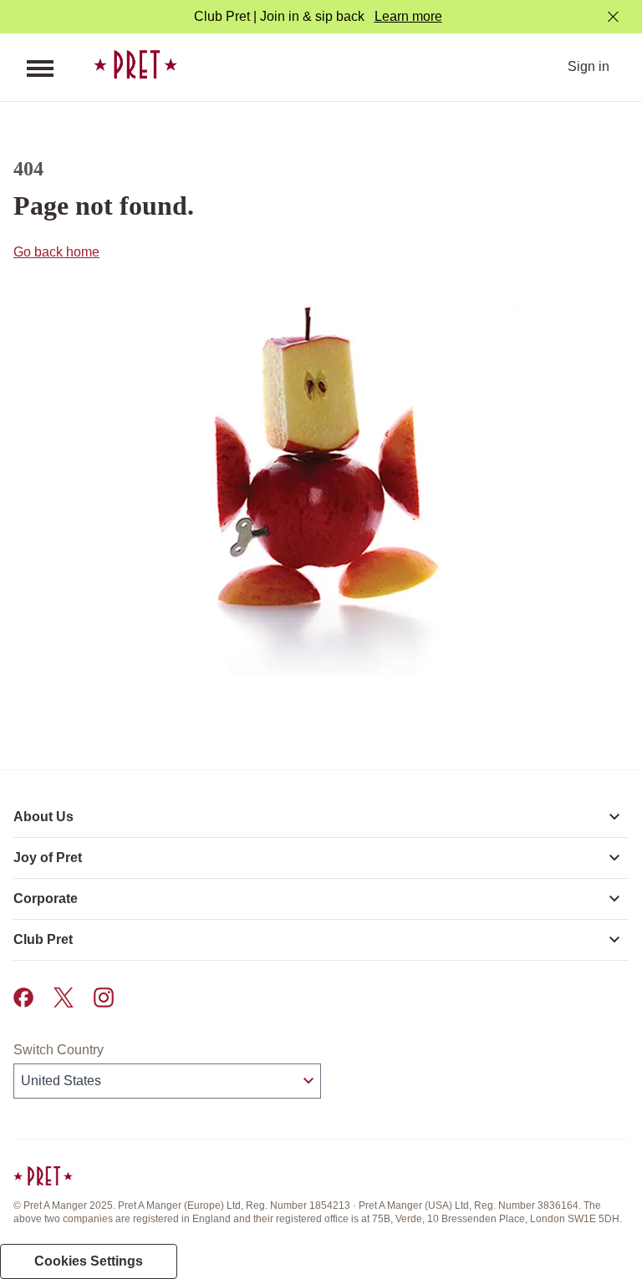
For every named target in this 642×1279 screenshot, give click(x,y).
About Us (43, 817)
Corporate (45, 898)
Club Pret (43, 939)
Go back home (56, 252)
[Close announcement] (613, 17)
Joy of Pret (47, 857)
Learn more (408, 16)
